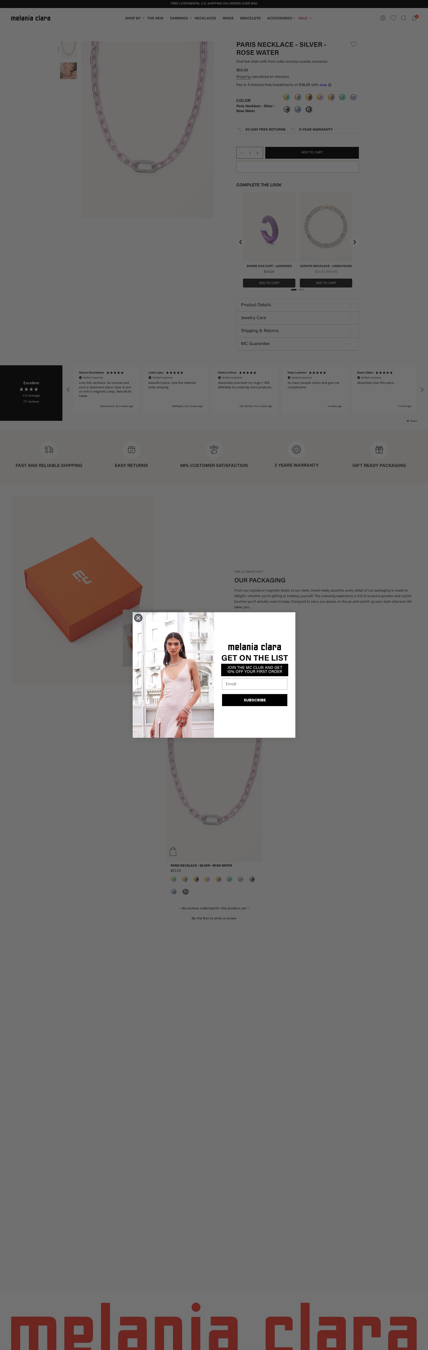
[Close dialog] (138, 618)
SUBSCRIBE (255, 700)
